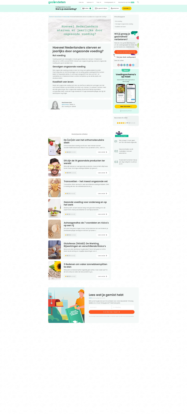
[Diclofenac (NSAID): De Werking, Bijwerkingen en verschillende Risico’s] (54, 249)
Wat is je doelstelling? (66, 9)
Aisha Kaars (65, 104)
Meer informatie (125, 106)
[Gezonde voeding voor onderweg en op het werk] (54, 208)
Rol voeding (118, 21)
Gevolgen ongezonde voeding (124, 24)
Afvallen (86, 8)
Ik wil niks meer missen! (110, 312)
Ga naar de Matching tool (125, 52)
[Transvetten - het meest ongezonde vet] (54, 187)
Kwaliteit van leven (120, 27)
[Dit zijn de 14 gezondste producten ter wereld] (54, 167)
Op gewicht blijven (102, 8)
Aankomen (116, 8)
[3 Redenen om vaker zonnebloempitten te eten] (54, 270)
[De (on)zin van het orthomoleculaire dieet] (54, 146)
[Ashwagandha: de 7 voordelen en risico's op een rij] (54, 229)
